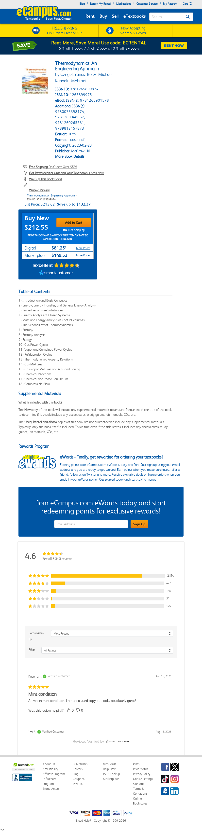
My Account (170, 3)
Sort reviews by (36, 636)
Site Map (139, 784)
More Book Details (69, 156)
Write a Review (39, 190)
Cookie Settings (143, 779)
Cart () (187, 3)
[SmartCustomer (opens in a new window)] (56, 273)
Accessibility (50, 769)
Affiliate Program (54, 774)
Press (136, 764)
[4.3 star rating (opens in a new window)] (67, 265)
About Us (49, 764)
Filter (32, 649)
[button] (101, 576)
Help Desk (109, 769)
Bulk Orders (80, 764)
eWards (78, 784)
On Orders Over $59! (53, 167)
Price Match (140, 769)
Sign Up (139, 524)
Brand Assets (51, 788)
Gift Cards (109, 764)
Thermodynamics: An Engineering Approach (51, 195)
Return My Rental (100, 3)
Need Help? (83, 820)
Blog (82, 3)
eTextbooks (134, 16)
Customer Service (147, 3)
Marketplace (123, 3)
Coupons (78, 779)
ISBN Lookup (111, 774)
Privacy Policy (141, 774)
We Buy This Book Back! (45, 179)
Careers (78, 769)
